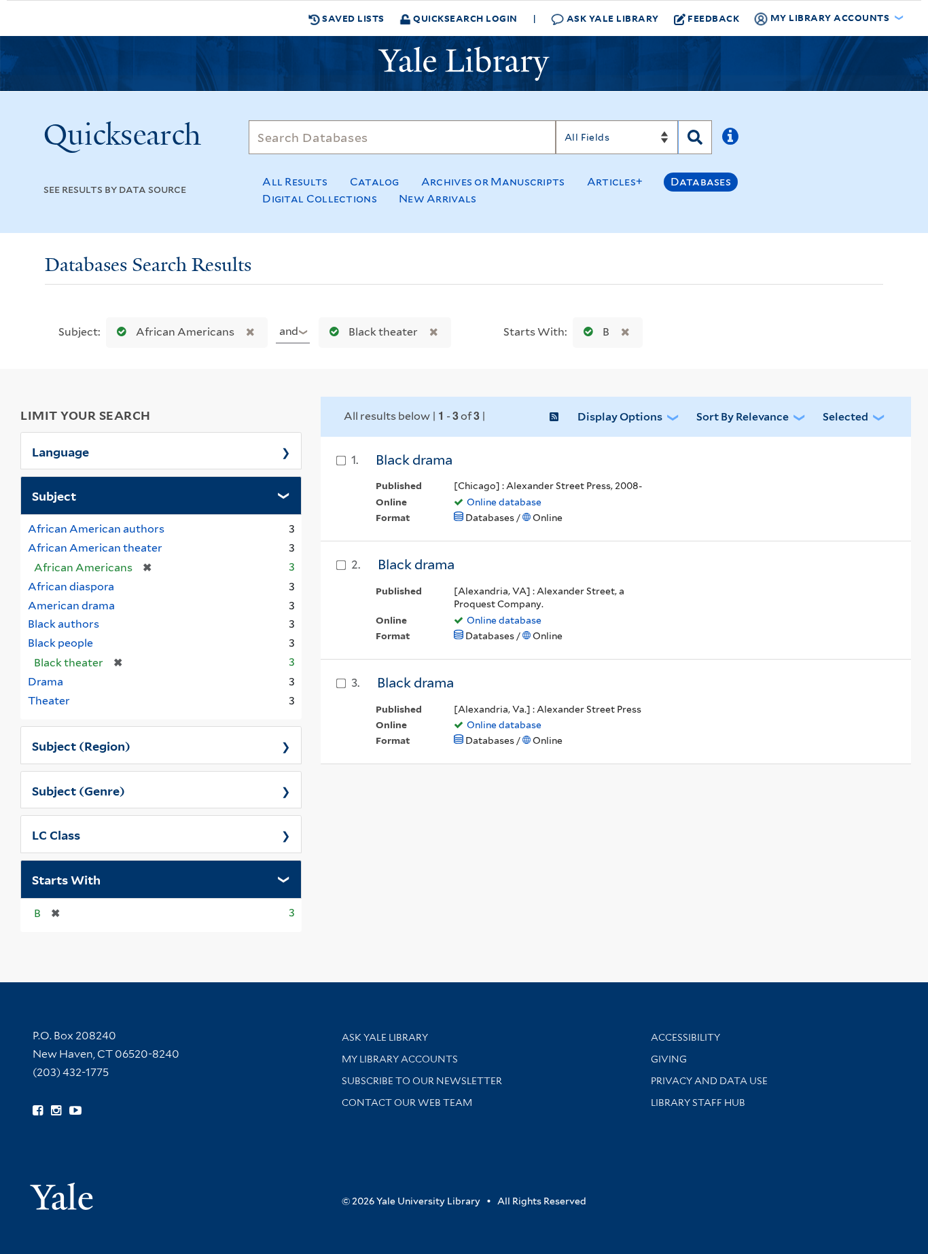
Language (60, 451)
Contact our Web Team (407, 1102)
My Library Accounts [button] (830, 17)
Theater (49, 700)
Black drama (414, 460)
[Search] (695, 137)
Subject (54, 495)
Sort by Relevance (742, 416)
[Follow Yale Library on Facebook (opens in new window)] (38, 1111)
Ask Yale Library (611, 18)
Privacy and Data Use (709, 1080)
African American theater (95, 547)
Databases (701, 181)
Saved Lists (352, 18)
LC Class (56, 834)
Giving (669, 1059)
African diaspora (71, 586)
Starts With (66, 879)
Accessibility (685, 1037)
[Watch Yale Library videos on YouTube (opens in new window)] (75, 1111)
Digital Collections (319, 198)
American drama (71, 605)
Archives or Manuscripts (493, 181)
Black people (60, 643)
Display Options (619, 416)
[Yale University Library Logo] (464, 64)
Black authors (63, 623)
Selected (845, 416)
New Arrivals (438, 198)
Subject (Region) (81, 745)
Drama (45, 681)
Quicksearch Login (464, 18)
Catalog (374, 181)
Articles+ (615, 181)
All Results (294, 181)
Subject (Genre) (78, 790)
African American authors (96, 528)
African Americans (185, 331)
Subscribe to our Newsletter (422, 1080)
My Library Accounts (400, 1059)
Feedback (713, 18)
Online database (504, 502)
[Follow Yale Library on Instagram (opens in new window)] (56, 1111)
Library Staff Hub (698, 1102)
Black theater (383, 331)
